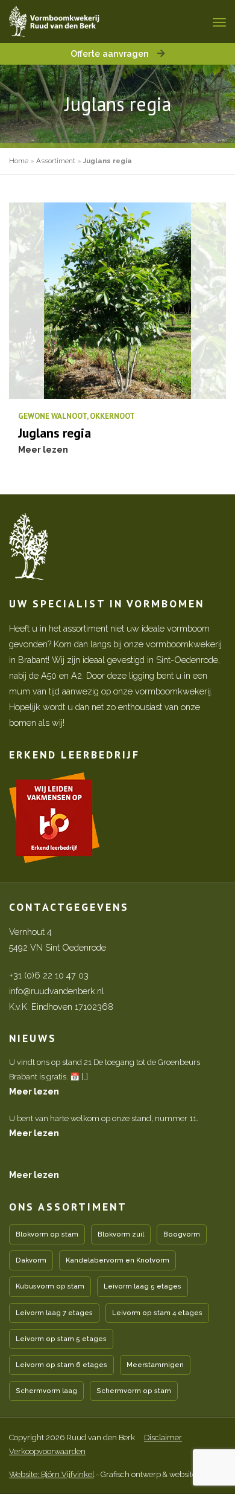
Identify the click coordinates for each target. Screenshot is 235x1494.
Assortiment (55, 161)
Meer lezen (34, 1091)
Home (18, 161)
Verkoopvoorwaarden (47, 1451)
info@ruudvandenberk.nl (56, 991)
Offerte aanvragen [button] (110, 53)
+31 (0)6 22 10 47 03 (49, 975)
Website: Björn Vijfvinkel (51, 1474)
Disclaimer (163, 1437)
